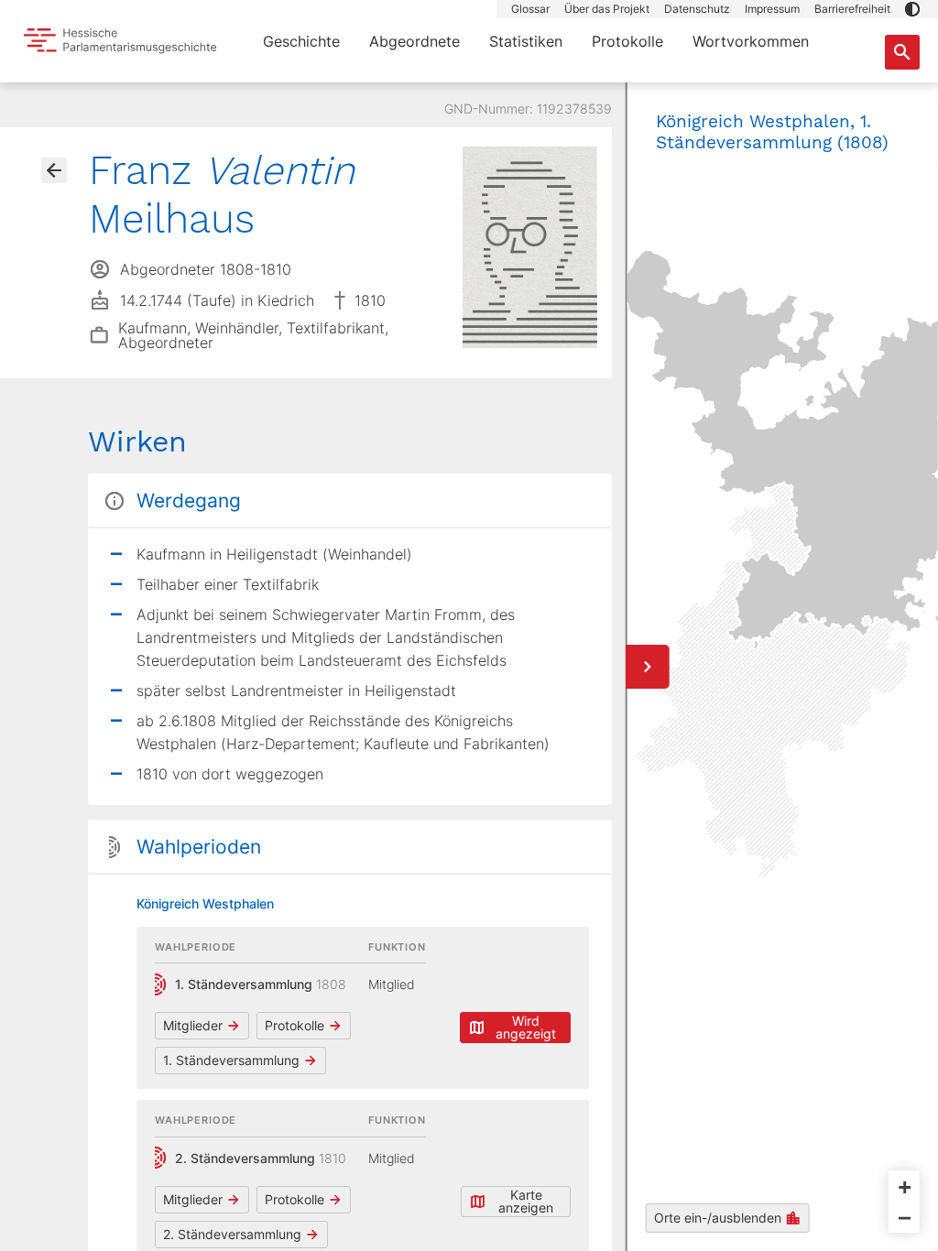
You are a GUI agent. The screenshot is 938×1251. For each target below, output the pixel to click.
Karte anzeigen (525, 1201)
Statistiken (525, 41)
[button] (912, 9)
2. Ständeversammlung (232, 1234)
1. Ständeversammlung (231, 1060)
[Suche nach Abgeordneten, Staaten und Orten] (902, 52)
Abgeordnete (414, 41)
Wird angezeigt (526, 1027)
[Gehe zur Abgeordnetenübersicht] (54, 170)
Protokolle (627, 41)
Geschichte (301, 41)
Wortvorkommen (751, 41)
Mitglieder (193, 1025)
